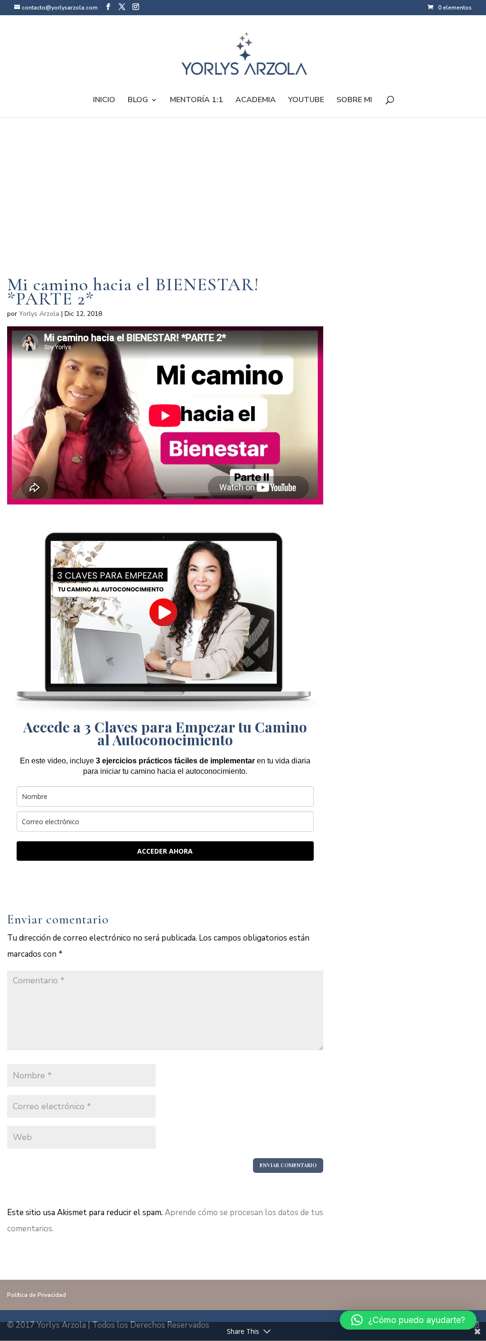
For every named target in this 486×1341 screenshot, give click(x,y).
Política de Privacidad (36, 1295)
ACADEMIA (255, 100)
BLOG (138, 100)
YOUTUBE (306, 100)
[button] (408, 1320)
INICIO (104, 100)
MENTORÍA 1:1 (196, 100)
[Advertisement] (165, 210)
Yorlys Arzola (39, 313)
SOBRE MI (354, 100)
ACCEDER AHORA (165, 851)
